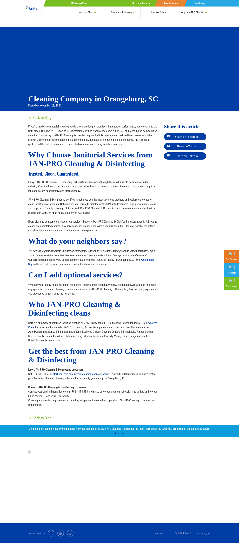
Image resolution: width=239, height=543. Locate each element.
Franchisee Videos (144, 493)
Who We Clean (86, 12)
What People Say (97, 499)
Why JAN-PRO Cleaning (192, 12)
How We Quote (158, 12)
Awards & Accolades (145, 481)
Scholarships (142, 505)
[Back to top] (229, 533)
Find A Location (142, 3)
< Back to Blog (39, 117)
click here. (119, 433)
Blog (139, 499)
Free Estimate (171, 3)
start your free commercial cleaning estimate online (81, 374)
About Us (141, 475)
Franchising (199, 3)
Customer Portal (189, 499)
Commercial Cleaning (121, 12)
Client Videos (142, 487)
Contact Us (186, 481)
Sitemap (158, 533)
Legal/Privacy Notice (190, 493)
